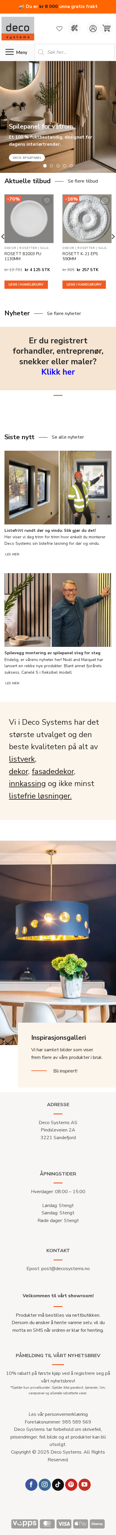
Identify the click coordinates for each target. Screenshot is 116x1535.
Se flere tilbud (83, 181)
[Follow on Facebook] (31, 1485)
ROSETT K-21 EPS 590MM (80, 256)
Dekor (10, 248)
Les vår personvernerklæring (58, 1414)
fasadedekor (53, 771)
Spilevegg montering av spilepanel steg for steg (52, 653)
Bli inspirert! (65, 1071)
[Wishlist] (59, 28)
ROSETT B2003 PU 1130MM (22, 256)
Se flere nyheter (64, 313)
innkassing (27, 783)
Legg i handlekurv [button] (26, 284)
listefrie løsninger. (40, 796)
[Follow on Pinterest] (71, 1485)
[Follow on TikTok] (58, 1485)
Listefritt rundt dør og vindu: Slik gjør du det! (50, 530)
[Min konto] (93, 28)
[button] (106, 28)
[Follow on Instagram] (45, 1485)
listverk (22, 759)
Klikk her (58, 372)
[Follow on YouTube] (85, 1485)
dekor (18, 771)
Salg (44, 248)
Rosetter (28, 248)
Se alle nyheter (68, 437)
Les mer (12, 554)
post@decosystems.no (65, 1268)
